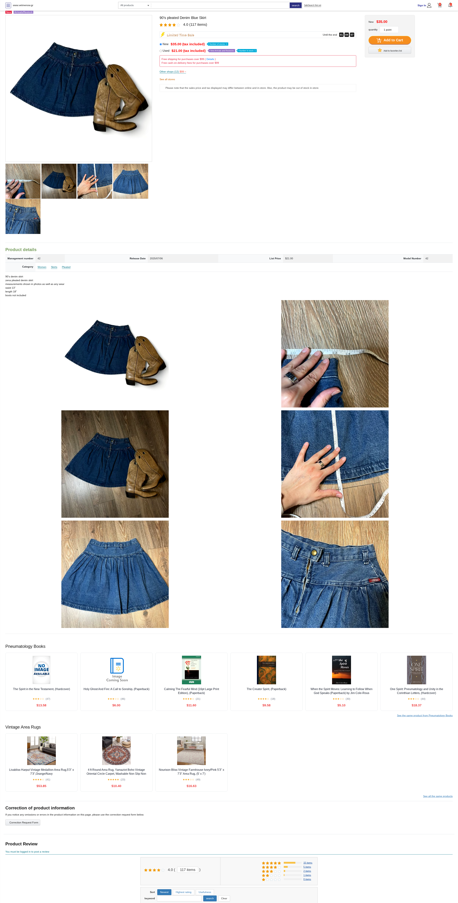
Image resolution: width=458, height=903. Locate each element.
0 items (307, 879)
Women (42, 267)
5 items (307, 867)
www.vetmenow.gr (23, 5)
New (195, 44)
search (295, 5)
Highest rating (183, 892)
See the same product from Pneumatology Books (425, 715)
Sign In (422, 5)
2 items (307, 871)
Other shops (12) (173, 71)
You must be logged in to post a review (27, 851)
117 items (187, 870)
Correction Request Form (23, 822)
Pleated (66, 267)
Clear (224, 898)
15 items (307, 862)
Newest (164, 892)
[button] (450, 5)
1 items (307, 875)
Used (209, 51)
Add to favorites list (392, 51)
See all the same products (438, 796)
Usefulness (205, 892)
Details (210, 59)
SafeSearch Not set (312, 5)
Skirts (54, 267)
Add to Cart (393, 40)
